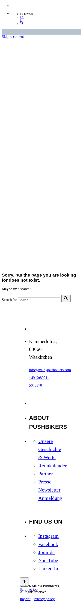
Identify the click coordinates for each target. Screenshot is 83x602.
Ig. (21, 20)
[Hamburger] (28, 261)
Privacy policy (43, 206)
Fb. (22, 17)
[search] (66, 298)
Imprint (25, 206)
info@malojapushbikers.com (50, 370)
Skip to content (13, 37)
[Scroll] (24, 582)
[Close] (24, 108)
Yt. (22, 23)
